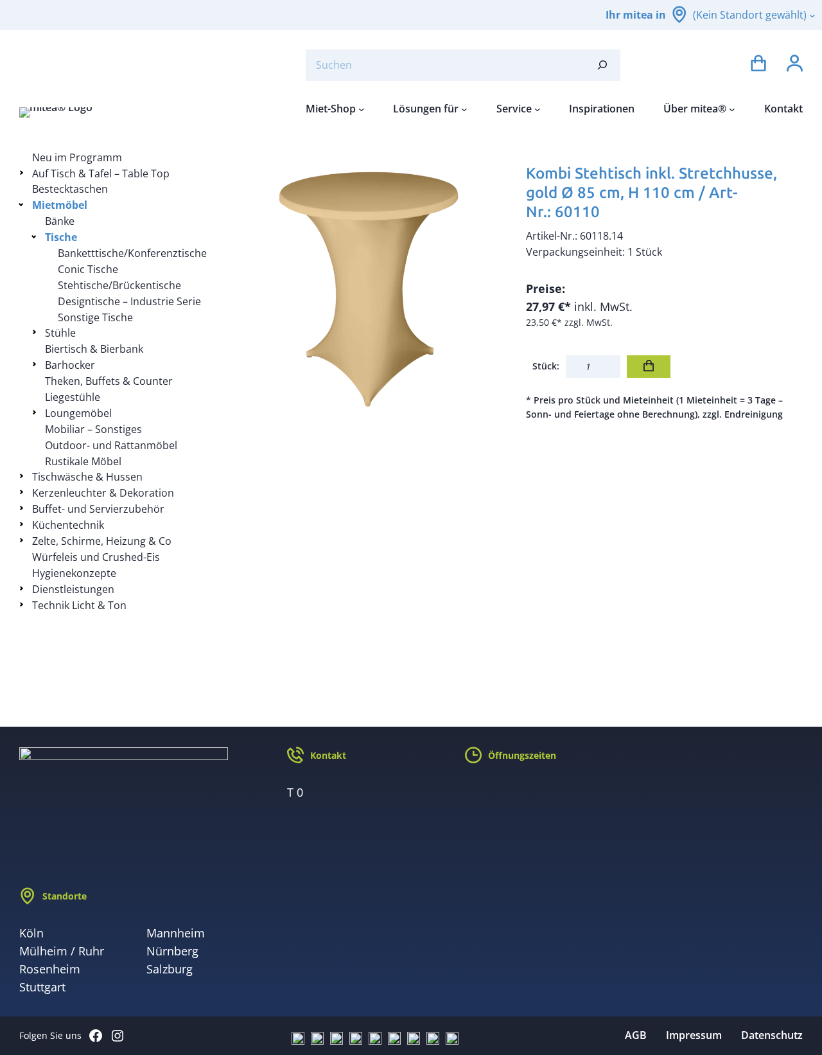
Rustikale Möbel (83, 461)
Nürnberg (172, 951)
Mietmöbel (59, 205)
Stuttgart (42, 987)
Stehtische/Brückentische (119, 285)
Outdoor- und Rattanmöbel (111, 445)
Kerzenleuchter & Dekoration (103, 493)
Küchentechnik (68, 525)
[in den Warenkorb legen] (648, 366)
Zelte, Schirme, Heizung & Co (101, 541)
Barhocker (70, 365)
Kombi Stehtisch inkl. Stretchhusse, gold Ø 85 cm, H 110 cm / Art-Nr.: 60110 (651, 192)
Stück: (545, 366)
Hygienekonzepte (74, 573)
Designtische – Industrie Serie (129, 301)
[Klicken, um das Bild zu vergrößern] (368, 288)
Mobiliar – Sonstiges (93, 429)
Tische (61, 237)
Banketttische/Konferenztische (132, 253)
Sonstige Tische (95, 317)
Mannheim (175, 933)
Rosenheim (49, 969)
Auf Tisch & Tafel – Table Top (101, 173)
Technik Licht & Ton (79, 605)
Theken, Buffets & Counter (109, 381)
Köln (31, 933)
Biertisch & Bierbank (94, 349)
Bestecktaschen (70, 189)
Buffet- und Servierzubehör (98, 509)
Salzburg (169, 969)
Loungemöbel (78, 413)
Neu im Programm (77, 157)
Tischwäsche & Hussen (87, 477)
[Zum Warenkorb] (758, 65)
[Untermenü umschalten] (23, 172)
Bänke (59, 221)
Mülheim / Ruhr (61, 951)
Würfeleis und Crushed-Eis (96, 557)
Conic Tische (88, 269)
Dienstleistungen (73, 589)
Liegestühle (72, 397)
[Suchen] (602, 65)
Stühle (60, 333)
